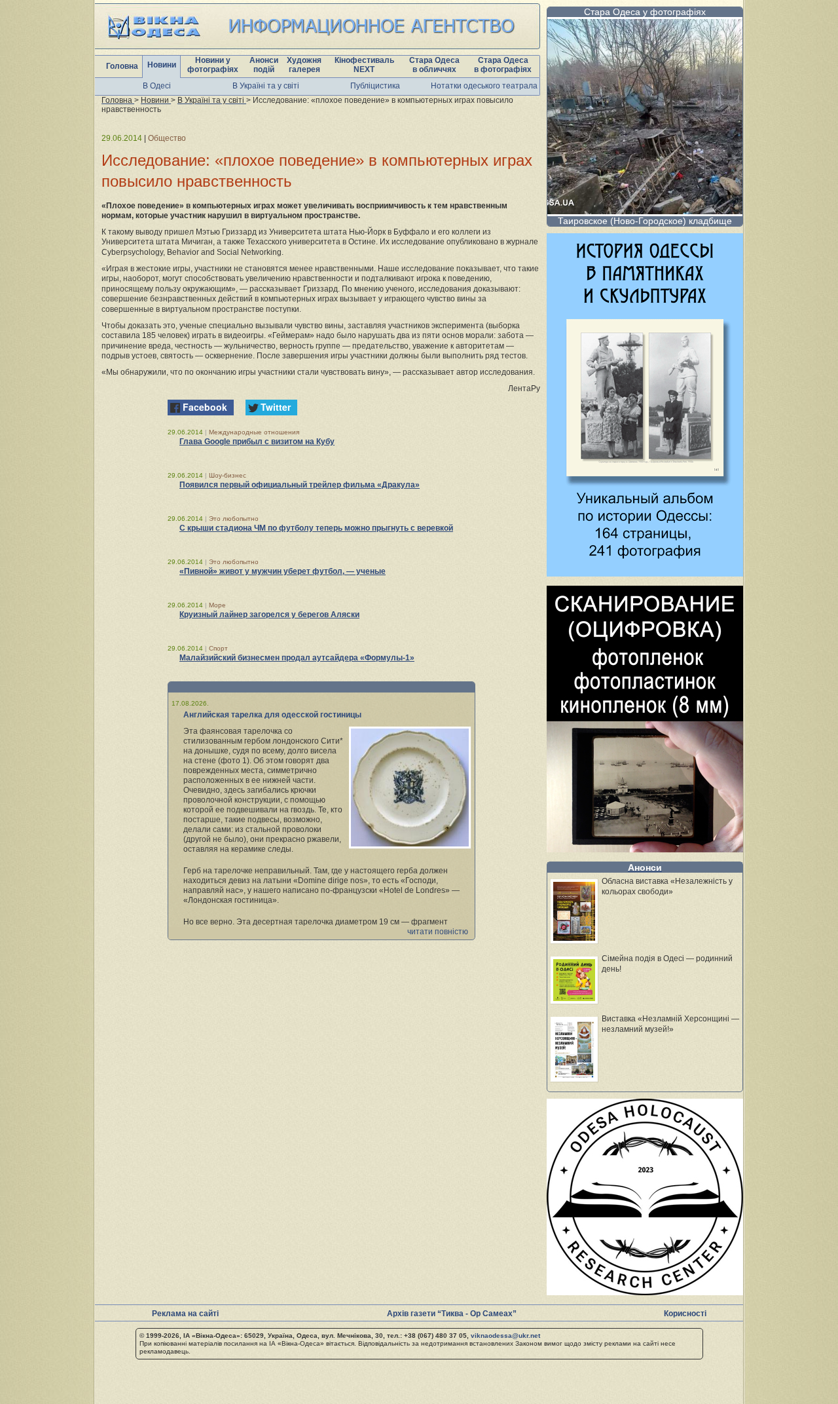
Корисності (685, 1313)
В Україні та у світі (265, 85)
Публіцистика (375, 85)
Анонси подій (263, 65)
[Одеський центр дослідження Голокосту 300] (645, 1291)
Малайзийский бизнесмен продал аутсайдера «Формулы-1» (296, 657)
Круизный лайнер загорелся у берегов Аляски (269, 614)
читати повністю (437, 931)
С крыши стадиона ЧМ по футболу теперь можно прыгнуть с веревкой (316, 528)
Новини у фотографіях (212, 65)
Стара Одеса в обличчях (434, 65)
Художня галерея (304, 65)
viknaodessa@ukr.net (505, 1335)
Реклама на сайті (185, 1313)
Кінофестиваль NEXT (364, 65)
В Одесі (157, 85)
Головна (122, 66)
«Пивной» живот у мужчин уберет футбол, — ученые (282, 571)
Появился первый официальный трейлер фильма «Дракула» (299, 484)
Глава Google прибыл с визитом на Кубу (257, 441)
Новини (161, 64)
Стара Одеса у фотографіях (645, 12)
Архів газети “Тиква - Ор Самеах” (452, 1313)
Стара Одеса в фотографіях (503, 65)
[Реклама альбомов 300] (645, 573)
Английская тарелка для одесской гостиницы (272, 714)
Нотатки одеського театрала (484, 85)
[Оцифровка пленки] (645, 848)
